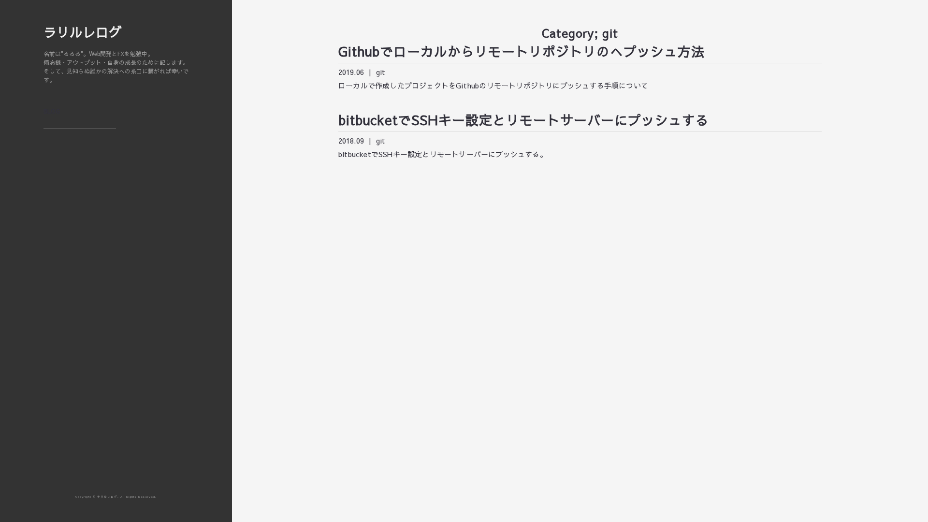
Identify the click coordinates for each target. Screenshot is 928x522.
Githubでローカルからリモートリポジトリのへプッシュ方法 (521, 51)
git (380, 72)
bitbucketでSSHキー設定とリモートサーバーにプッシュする (523, 120)
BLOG (52, 111)
